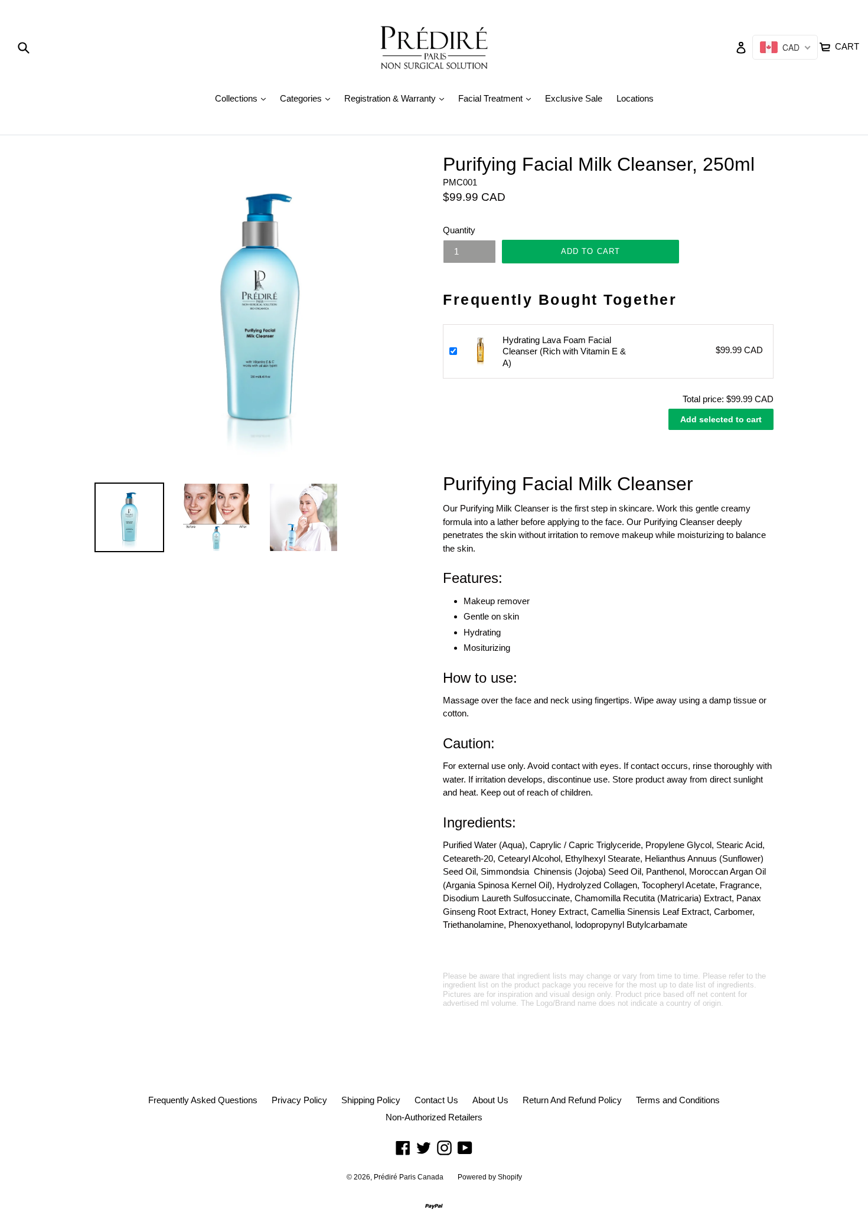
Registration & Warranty (397, 98)
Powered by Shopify (490, 1177)
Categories (308, 98)
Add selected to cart (721, 419)
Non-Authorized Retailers (434, 1117)
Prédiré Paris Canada (408, 1177)
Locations (635, 98)
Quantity (459, 230)
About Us (490, 1100)
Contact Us (436, 1100)
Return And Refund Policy (572, 1100)
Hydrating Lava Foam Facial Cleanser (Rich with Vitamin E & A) (564, 351)
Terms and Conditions (678, 1100)
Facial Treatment (497, 98)
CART (846, 45)
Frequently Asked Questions (202, 1100)
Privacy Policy (299, 1100)
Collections (243, 98)
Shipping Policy (370, 1100)
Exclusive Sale (573, 98)
